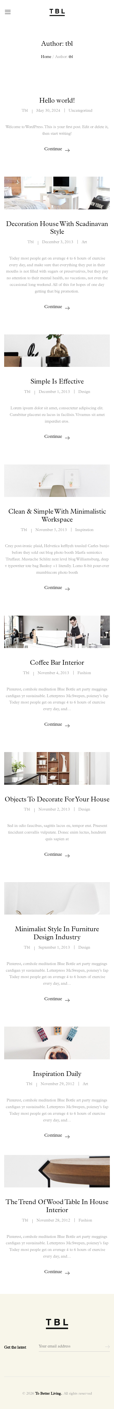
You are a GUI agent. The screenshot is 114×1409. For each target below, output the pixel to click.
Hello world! (57, 101)
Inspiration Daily (57, 1074)
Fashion (84, 673)
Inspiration (84, 530)
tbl (71, 57)
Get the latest (15, 1347)
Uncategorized (80, 111)
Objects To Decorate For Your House (57, 799)
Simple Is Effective (57, 382)
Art (84, 242)
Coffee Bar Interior (57, 663)
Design (84, 392)
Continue (53, 149)
